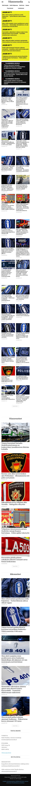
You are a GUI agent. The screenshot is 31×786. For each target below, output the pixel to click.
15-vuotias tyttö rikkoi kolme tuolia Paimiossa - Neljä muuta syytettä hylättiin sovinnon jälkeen (8, 251)
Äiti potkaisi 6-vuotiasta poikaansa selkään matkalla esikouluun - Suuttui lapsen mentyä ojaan (8, 360)
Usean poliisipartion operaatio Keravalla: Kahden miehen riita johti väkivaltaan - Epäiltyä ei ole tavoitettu (22, 360)
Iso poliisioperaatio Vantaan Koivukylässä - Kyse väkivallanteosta (22, 378)
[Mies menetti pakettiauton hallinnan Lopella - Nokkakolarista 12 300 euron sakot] (8, 135)
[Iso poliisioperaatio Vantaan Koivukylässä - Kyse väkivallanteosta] (23, 370)
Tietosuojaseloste (6, 753)
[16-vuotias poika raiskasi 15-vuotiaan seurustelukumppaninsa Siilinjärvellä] (8, 224)
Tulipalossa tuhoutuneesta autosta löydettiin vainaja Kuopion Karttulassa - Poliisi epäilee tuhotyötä (7, 207)
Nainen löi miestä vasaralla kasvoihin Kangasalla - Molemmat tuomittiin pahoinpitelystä (7, 298)
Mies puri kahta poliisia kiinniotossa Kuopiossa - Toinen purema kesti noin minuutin (22, 297)
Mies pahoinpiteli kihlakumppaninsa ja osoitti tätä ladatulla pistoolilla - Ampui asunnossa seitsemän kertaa (22, 273)
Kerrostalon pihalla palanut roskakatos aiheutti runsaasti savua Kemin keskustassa (14, 559)
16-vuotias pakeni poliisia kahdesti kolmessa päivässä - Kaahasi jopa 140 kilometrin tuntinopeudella (6, 273)
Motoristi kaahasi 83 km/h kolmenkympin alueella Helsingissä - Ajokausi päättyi (22, 187)
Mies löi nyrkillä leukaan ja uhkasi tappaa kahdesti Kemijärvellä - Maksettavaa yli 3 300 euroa (22, 336)
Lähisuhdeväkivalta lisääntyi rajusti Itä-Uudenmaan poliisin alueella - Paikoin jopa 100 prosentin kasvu (7, 187)
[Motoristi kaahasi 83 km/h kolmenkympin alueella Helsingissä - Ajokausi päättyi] (23, 179)
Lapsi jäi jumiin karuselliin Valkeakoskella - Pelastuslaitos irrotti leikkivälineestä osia (7, 379)
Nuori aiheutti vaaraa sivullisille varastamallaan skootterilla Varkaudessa (8, 397)
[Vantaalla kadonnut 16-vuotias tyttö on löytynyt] (23, 308)
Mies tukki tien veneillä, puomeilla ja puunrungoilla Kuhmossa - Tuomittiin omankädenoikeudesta (22, 168)
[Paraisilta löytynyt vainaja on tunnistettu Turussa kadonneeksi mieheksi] (8, 327)
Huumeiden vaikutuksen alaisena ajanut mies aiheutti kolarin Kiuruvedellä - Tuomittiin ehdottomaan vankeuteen (7, 123)
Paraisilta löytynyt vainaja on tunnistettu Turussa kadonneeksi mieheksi (7, 335)
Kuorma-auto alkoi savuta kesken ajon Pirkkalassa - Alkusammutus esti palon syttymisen (15, 476)
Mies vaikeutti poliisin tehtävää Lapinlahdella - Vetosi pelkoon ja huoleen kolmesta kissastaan (22, 122)
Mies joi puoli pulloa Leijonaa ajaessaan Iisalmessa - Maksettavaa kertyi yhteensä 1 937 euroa (14, 719)
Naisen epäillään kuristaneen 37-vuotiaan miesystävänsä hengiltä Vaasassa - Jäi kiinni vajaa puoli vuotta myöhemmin (22, 398)
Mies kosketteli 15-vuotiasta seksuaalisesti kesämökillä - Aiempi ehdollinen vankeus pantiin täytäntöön (8, 317)
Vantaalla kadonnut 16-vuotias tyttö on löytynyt (22, 315)
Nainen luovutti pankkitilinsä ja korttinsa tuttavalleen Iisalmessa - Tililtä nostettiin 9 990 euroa (14, 629)
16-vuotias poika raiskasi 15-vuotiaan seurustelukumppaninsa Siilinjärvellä (8, 231)
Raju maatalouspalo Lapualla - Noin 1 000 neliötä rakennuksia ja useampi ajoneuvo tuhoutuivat (22, 232)
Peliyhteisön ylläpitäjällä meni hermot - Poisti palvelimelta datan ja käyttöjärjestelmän (7, 168)
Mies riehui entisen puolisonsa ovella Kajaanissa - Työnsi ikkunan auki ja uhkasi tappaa (7, 100)
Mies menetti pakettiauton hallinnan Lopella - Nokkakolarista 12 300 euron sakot (8, 142)
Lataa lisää (15, 406)
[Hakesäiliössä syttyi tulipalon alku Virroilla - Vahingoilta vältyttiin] (15, 491)
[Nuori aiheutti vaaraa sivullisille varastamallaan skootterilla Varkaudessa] (8, 389)
